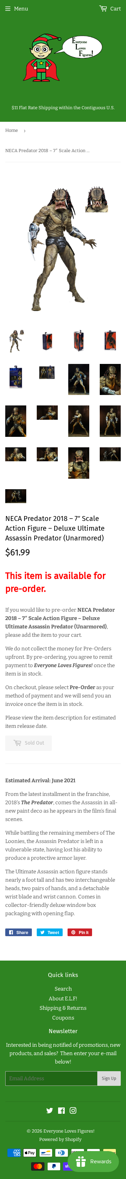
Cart (115, 9)
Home (11, 130)
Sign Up (109, 1078)
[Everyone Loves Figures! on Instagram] (73, 1112)
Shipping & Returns (63, 1008)
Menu (21, 9)
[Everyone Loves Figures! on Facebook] (61, 1112)
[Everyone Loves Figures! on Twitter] (49, 1112)
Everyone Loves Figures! (68, 1131)
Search (63, 989)
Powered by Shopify (60, 1139)
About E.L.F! (63, 998)
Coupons (63, 1018)
